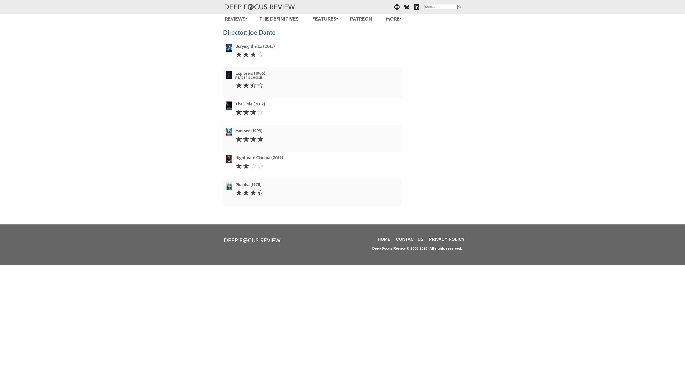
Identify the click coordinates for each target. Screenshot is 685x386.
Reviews (235, 19)
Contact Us (409, 239)
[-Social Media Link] (397, 7)
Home (384, 239)
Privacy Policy (447, 239)
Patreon (361, 19)
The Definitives (279, 19)
